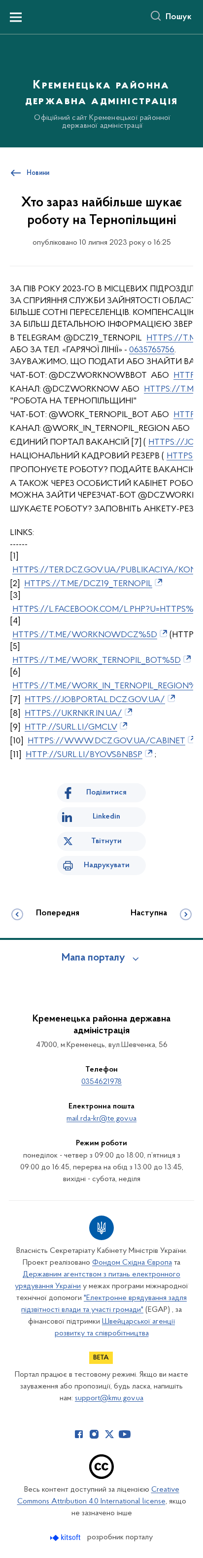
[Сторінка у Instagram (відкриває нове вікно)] (94, 1434)
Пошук (179, 17)
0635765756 (151, 350)
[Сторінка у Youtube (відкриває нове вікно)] (125, 1434)
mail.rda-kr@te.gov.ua (101, 1119)
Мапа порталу (93, 958)
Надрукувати (107, 865)
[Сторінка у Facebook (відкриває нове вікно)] (79, 1434)
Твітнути (106, 841)
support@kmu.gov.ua (109, 1398)
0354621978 (101, 1082)
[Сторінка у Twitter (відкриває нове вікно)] (109, 1434)
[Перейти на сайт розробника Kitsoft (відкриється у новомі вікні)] (66, 1537)
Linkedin (106, 817)
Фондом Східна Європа (132, 1263)
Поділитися (106, 792)
